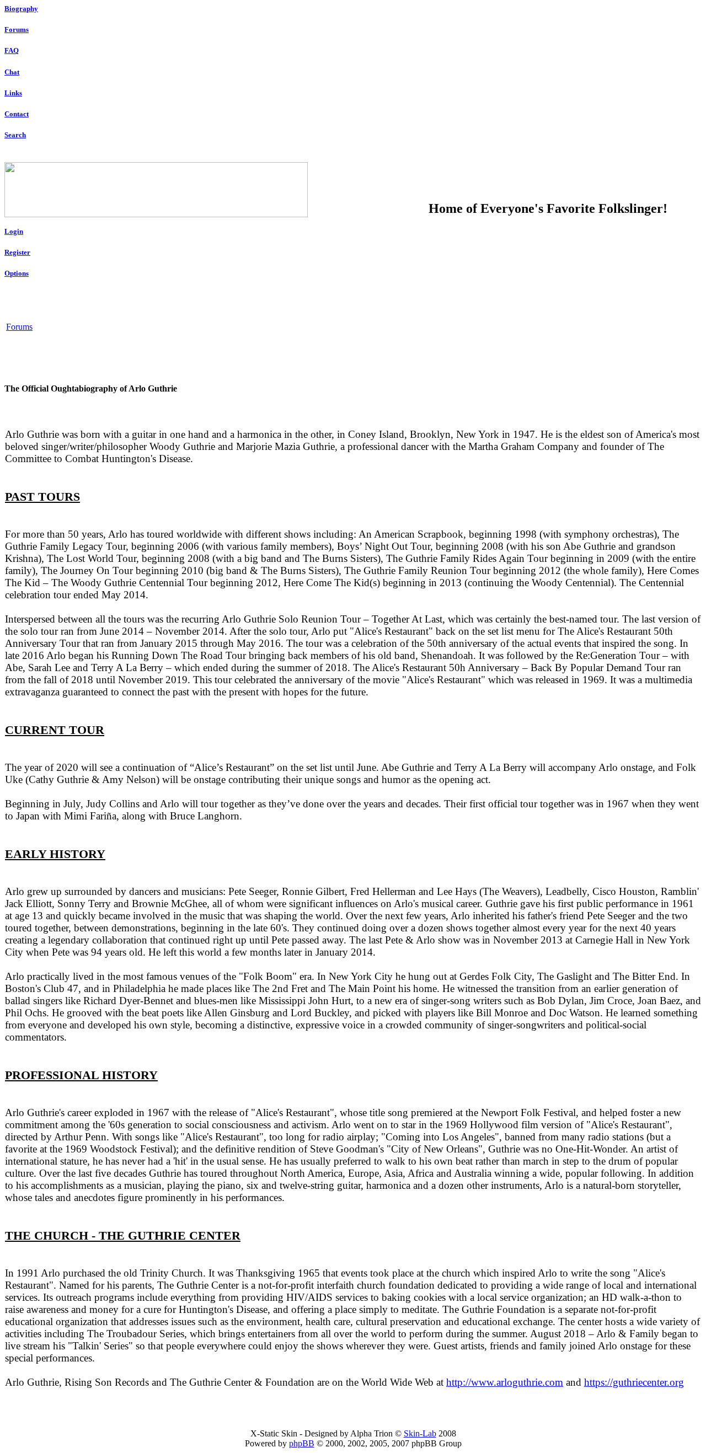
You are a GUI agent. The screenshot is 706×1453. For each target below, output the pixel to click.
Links (13, 93)
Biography (21, 8)
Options (16, 273)
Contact (16, 114)
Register (17, 252)
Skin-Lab (420, 1433)
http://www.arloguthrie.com (504, 1382)
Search (15, 135)
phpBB (301, 1443)
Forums (16, 29)
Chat (11, 72)
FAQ (11, 50)
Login (13, 231)
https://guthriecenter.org (634, 1382)
